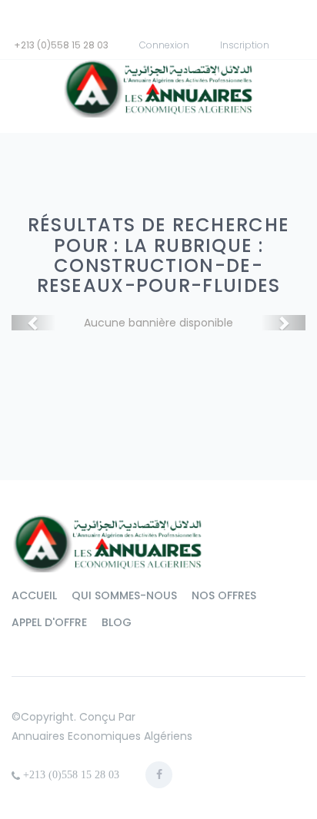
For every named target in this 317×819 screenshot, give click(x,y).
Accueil (34, 595)
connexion (164, 44)
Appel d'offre (49, 622)
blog (117, 622)
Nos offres (224, 595)
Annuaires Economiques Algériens (102, 736)
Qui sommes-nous (124, 595)
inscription (244, 44)
